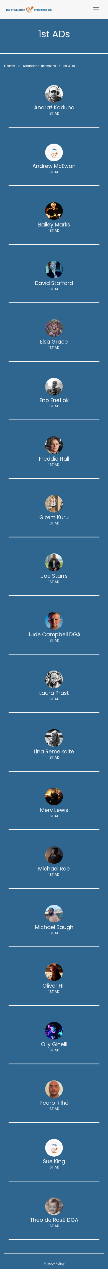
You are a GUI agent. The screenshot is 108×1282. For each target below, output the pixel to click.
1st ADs (69, 66)
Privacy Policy (54, 1263)
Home (9, 66)
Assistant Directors (40, 66)
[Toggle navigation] (96, 9)
